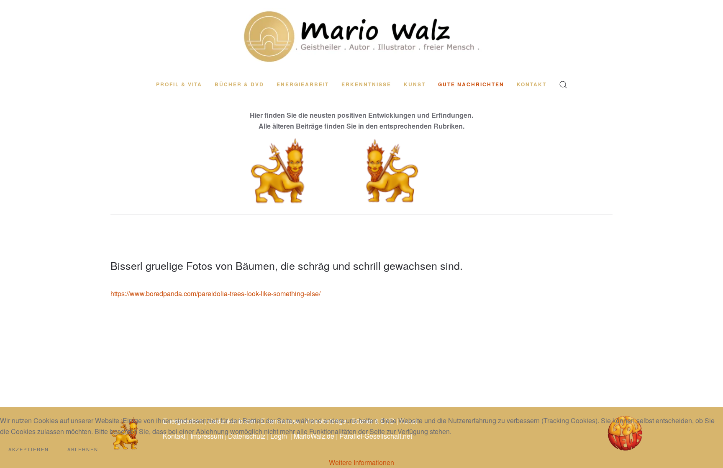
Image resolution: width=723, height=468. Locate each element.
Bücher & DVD (239, 84)
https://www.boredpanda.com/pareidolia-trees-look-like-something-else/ (215, 293)
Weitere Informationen (361, 462)
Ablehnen (82, 449)
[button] (563, 84)
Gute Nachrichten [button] (471, 84)
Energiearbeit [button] (303, 84)
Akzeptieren (28, 449)
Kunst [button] (415, 84)
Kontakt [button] (531, 84)
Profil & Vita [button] (179, 84)
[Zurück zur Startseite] (361, 36)
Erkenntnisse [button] (366, 84)
